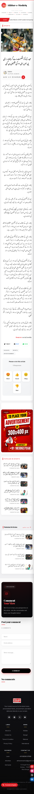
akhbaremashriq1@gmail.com (25, 760)
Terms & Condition (7, 739)
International (25, 743)
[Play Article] (23, 77)
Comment (16, 671)
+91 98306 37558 (25, 756)
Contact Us (8, 735)
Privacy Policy (8, 743)
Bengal (25, 735)
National (25, 739)
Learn (8, 756)
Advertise (8, 760)
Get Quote (8, 765)
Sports (15, 350)
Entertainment (9, 353)
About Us (8, 730)
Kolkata (6, 350)
